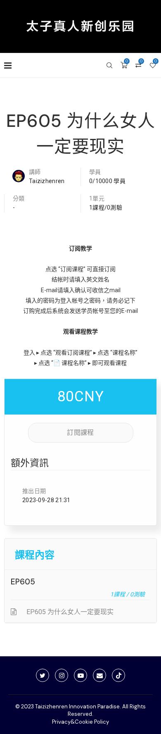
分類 (19, 198)
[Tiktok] (118, 675)
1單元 (96, 198)
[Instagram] (61, 675)
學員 (95, 172)
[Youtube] (80, 675)
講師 (35, 172)
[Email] (99, 675)
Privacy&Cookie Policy (80, 721)
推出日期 (34, 491)
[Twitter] (42, 675)
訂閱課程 (80, 432)
